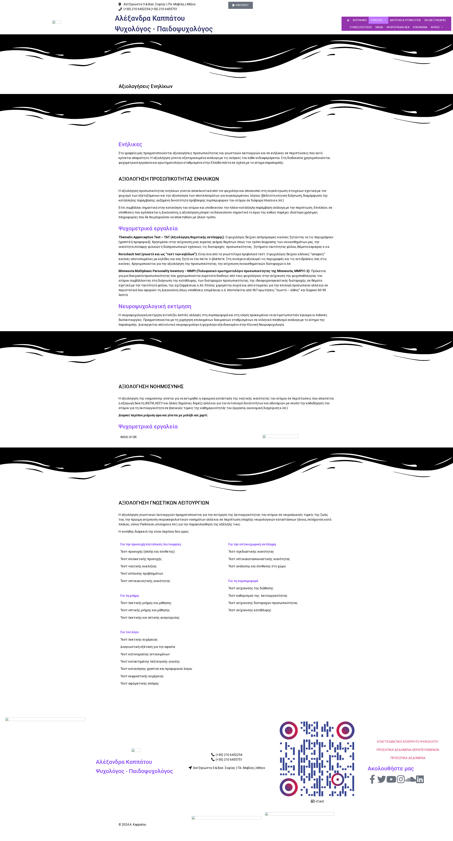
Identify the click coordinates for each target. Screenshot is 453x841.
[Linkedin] (419, 779)
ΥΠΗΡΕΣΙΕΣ (376, 20)
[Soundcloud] (410, 779)
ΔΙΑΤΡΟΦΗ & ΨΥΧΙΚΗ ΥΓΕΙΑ (405, 20)
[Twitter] (381, 779)
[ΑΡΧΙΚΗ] (348, 20)
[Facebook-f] (372, 779)
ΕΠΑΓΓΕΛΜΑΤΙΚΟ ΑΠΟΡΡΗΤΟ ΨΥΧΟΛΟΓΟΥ (407, 741)
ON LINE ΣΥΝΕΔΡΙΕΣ (435, 20)
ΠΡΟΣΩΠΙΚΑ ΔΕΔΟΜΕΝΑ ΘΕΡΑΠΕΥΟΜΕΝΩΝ (407, 750)
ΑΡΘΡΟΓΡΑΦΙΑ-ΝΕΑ (398, 27)
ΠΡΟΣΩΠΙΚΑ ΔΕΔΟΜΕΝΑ (407, 758)
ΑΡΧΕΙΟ (435, 27)
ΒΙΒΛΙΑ (379, 27)
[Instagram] (400, 779)
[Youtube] (391, 779)
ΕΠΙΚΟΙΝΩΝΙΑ (420, 27)
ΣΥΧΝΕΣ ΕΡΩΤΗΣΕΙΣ (361, 27)
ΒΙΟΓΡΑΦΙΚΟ (360, 20)
